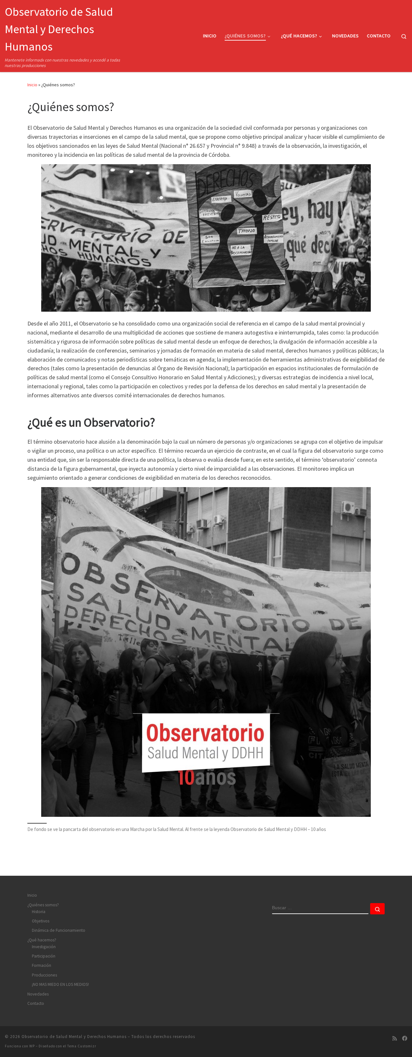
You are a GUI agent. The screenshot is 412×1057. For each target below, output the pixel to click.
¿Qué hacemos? (41, 940)
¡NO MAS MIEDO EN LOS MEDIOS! (60, 984)
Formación (41, 965)
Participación (43, 956)
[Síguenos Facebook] (404, 1038)
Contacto (35, 1003)
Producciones (44, 975)
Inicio (32, 85)
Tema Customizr (81, 1046)
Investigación (44, 946)
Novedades (38, 994)
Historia (38, 911)
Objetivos (40, 921)
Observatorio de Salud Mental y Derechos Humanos (74, 1036)
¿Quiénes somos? (43, 905)
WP (32, 1046)
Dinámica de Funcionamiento (58, 930)
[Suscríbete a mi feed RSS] (394, 1038)
